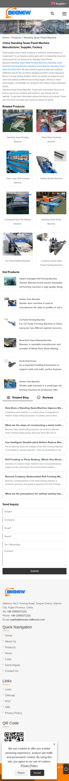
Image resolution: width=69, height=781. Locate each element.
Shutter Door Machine (29, 299)
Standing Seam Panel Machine (40, 37)
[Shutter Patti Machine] (10, 387)
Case (8, 659)
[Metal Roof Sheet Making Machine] (10, 346)
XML (8, 707)
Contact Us (11, 671)
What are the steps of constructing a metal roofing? (34, 425)
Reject (21, 772)
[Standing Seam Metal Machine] (51, 213)
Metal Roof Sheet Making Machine (35, 340)
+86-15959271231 (17, 611)
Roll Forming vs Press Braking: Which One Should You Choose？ (34, 459)
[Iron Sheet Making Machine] (18, 254)
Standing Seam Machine (39, 66)
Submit (34, 571)
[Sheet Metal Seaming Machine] (51, 131)
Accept (37, 772)
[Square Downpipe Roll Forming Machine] (10, 284)
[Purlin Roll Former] (10, 367)
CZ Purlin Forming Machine (32, 320)
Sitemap (10, 695)
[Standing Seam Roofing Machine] (18, 131)
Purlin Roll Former (28, 361)
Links (8, 689)
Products (16, 37)
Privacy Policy (29, 765)
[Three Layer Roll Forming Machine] (18, 172)
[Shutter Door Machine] (10, 305)
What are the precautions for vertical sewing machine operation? (34, 493)
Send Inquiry (12, 665)
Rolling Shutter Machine (51, 178)
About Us (10, 641)
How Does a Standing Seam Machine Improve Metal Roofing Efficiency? (34, 408)
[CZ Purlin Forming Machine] (10, 326)
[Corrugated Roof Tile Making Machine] (18, 213)
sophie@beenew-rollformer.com (27, 619)
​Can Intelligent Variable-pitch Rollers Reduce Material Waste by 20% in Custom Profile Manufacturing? (34, 442)
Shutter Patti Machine (29, 381)
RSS (8, 701)
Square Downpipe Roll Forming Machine (38, 279)
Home (6, 37)
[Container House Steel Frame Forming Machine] (51, 254)
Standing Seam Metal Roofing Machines (29, 63)
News (8, 653)
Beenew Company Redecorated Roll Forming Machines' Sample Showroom (34, 476)
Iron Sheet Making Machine (17, 261)
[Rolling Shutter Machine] (51, 172)
